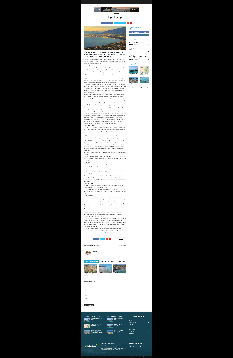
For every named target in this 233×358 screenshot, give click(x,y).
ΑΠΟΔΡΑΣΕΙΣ (90, 5)
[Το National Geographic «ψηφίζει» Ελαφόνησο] (110, 332)
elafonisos (111, 20)
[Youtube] (140, 346)
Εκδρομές (130, 356)
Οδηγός (121, 356)
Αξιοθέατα (116, 356)
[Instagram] (134, 346)
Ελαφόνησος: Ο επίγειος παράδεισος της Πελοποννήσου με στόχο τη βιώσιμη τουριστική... (133, 86)
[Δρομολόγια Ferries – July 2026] (133, 69)
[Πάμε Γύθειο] (119, 268)
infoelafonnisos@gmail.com (111, 352)
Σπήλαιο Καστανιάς (122, 245)
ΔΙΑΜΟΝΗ (131, 320)
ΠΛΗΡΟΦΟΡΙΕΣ (132, 324)
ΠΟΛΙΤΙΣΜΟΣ (132, 331)
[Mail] (137, 346)
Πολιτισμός (125, 356)
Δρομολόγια (142, 356)
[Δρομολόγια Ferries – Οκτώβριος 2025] (110, 326)
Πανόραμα (137, 356)
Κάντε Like (146, 32)
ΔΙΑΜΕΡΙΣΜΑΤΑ (132, 322)
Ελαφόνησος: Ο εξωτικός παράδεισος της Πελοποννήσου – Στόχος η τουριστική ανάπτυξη (144, 86)
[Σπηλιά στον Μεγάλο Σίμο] (90, 268)
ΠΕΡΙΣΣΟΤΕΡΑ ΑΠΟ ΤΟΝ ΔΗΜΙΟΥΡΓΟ (112, 261)
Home (112, 356)
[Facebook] (130, 346)
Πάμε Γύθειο (115, 273)
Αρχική (85, 5)
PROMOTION (132, 329)
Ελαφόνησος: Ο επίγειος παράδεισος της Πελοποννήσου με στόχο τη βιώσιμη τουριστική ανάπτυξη (139, 56)
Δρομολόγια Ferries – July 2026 (136, 42)
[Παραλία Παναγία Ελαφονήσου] (105, 268)
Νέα (133, 356)
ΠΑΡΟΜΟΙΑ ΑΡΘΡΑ (91, 261)
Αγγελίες (147, 356)
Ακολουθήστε (145, 34)
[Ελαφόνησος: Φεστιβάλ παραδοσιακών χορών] (144, 69)
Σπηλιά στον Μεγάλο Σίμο (89, 273)
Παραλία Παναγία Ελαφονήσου (104, 273)
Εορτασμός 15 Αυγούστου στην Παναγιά (92, 245)
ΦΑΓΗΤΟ (131, 326)
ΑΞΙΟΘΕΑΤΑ (86, 272)
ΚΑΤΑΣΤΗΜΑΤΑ (132, 328)
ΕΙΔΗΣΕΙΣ (131, 318)
